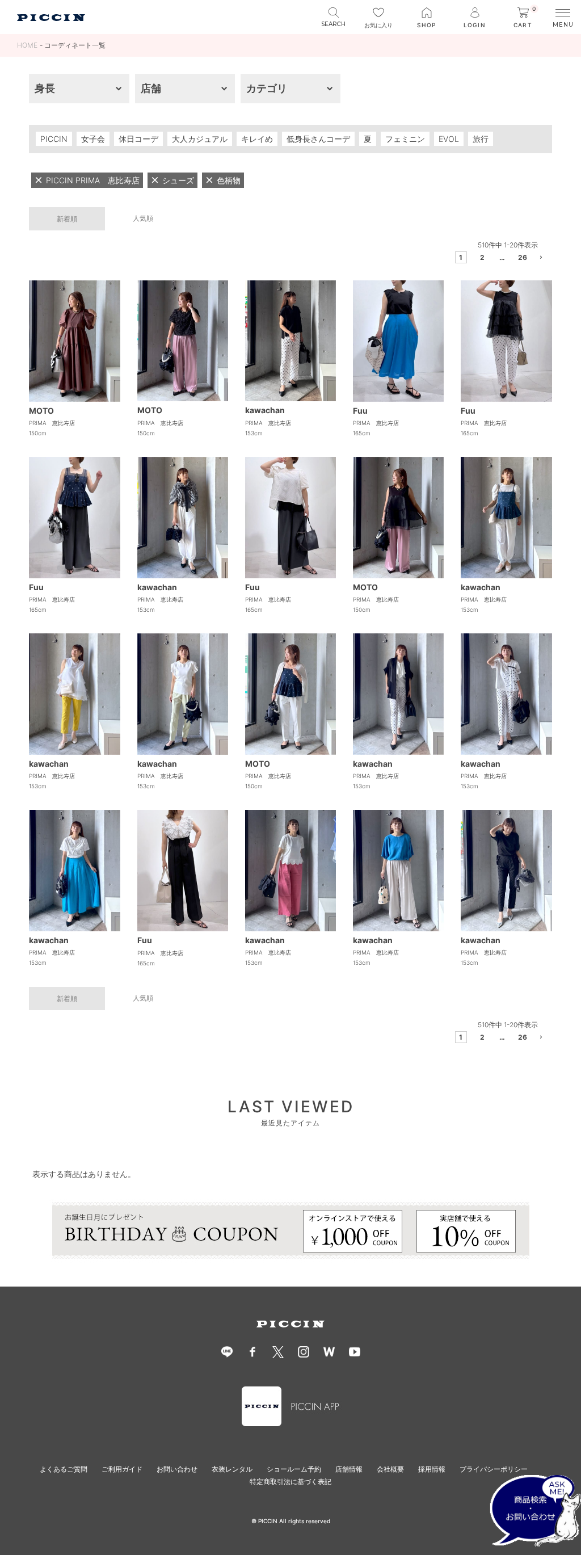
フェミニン (405, 139)
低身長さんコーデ (318, 139)
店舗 (151, 88)
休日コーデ (138, 139)
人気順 (143, 218)
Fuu (360, 410)
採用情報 (431, 1469)
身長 (45, 88)
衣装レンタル (232, 1469)
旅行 (481, 139)
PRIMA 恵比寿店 (52, 422)
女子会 (93, 139)
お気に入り (378, 25)
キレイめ (257, 139)
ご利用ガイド (122, 1469)
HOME (27, 45)
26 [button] (522, 257)
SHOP (426, 25)
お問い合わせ (177, 1469)
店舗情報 (349, 1469)
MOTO (41, 410)
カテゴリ (266, 88)
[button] (542, 259)
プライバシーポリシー (494, 1469)
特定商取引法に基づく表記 (290, 1481)
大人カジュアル (200, 139)
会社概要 (390, 1469)
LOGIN (474, 25)
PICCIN (54, 139)
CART (524, 17)
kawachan (265, 410)
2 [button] (482, 257)
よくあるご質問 (63, 1469)
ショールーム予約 (294, 1469)
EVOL (449, 139)
